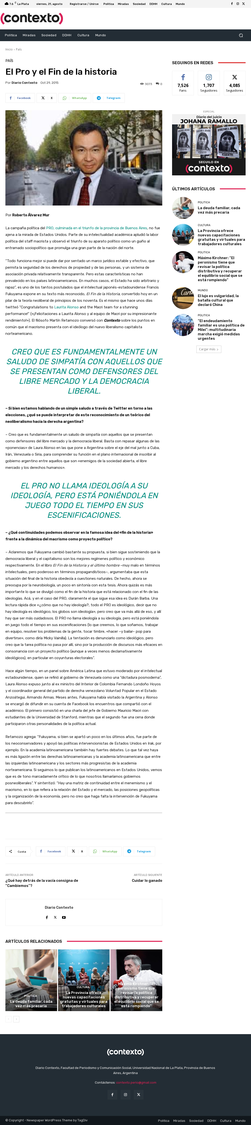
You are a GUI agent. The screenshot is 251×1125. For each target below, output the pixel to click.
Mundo (203, 290)
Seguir (209, 74)
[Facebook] (232, 4)
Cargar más (207, 349)
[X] (244, 4)
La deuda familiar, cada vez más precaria (31, 1003)
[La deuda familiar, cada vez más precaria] (31, 980)
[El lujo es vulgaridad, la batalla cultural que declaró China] (183, 298)
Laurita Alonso (66, 307)
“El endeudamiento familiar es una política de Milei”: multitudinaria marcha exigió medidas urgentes (221, 330)
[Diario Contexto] (25, 912)
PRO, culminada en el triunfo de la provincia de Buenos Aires (96, 228)
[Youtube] (64, 916)
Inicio (9, 49)
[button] (241, 35)
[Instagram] (238, 4)
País (19, 49)
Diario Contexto (24, 82)
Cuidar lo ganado (147, 880)
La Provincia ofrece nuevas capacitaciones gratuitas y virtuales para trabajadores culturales (83, 999)
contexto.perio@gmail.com (136, 1082)
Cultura (83, 987)
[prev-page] (8, 1019)
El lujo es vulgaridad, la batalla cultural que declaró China (218, 300)
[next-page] (16, 1019)
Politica (30, 996)
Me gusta (183, 74)
